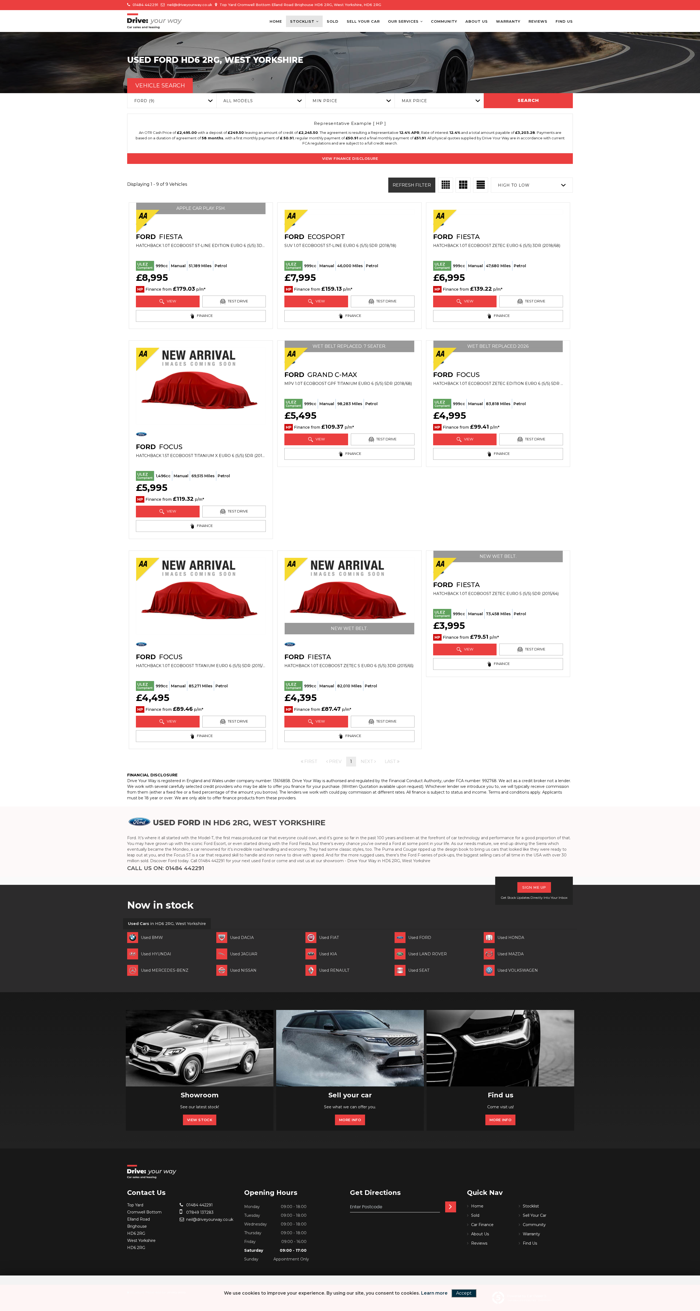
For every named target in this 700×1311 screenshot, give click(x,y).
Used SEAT (418, 970)
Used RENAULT (334, 970)
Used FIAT (329, 937)
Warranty (508, 21)
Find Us (564, 21)
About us (476, 21)
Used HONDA (510, 937)
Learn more (434, 1293)
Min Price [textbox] (325, 100)
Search (528, 100)
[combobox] (171, 100)
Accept (464, 1293)
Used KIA (328, 953)
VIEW (171, 301)
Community (444, 21)
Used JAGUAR (243, 953)
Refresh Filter (412, 185)
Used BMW (152, 937)
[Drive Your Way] (154, 21)
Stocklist (302, 21)
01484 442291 (145, 5)
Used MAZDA (510, 953)
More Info (350, 1120)
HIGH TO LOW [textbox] (514, 185)
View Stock (199, 1120)
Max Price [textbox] (414, 100)
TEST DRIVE (237, 301)
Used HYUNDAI (156, 953)
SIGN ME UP (534, 887)
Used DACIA (242, 937)
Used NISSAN (243, 970)
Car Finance (482, 1224)
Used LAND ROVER (427, 953)
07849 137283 (199, 1212)
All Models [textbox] (238, 100)
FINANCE (204, 315)
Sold (333, 21)
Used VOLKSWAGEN (517, 970)
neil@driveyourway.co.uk (189, 5)
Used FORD (419, 937)
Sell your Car (363, 21)
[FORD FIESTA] (498, 212)
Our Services (403, 21)
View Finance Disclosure (350, 158)
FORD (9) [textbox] (144, 100)
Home (276, 21)
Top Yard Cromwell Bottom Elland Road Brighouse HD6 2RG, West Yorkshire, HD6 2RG (299, 5)
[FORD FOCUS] (201, 386)
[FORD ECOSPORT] (349, 212)
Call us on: (165, 868)
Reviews (538, 21)
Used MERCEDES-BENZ (164, 970)
